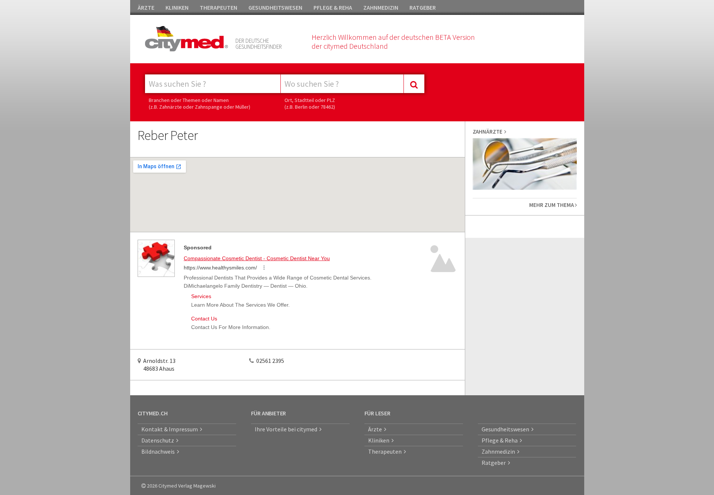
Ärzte (376, 429)
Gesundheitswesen (506, 429)
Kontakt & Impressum (170, 429)
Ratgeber (495, 462)
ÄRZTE (146, 7)
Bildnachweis (159, 451)
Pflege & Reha (501, 440)
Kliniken (380, 440)
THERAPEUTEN (218, 7)
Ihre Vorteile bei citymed (287, 429)
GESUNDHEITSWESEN (275, 7)
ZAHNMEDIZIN (380, 7)
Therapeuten (386, 451)
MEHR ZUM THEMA (552, 205)
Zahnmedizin (499, 451)
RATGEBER (422, 7)
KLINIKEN (177, 7)
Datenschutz (158, 440)
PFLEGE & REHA (332, 7)
